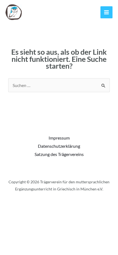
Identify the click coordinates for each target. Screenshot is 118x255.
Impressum (59, 137)
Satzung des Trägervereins (59, 154)
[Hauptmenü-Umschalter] (106, 12)
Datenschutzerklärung (59, 146)
